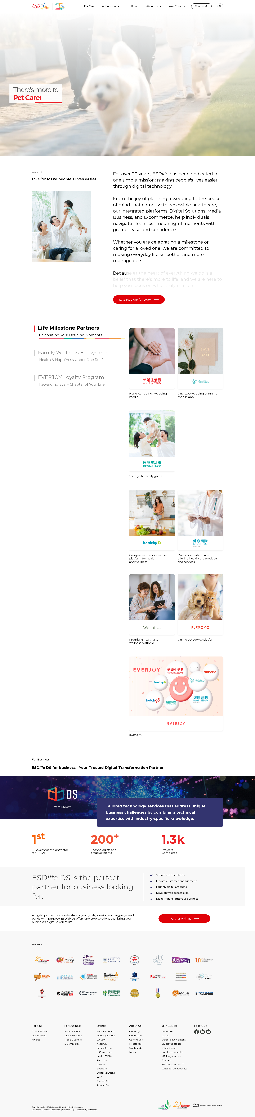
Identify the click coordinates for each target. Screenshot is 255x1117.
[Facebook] (196, 1031)
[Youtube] (208, 1031)
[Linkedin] (202, 1031)
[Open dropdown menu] (118, 6)
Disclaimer (36, 1110)
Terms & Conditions (51, 1110)
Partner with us (180, 918)
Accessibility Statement (87, 1110)
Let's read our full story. (135, 299)
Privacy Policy (68, 1110)
